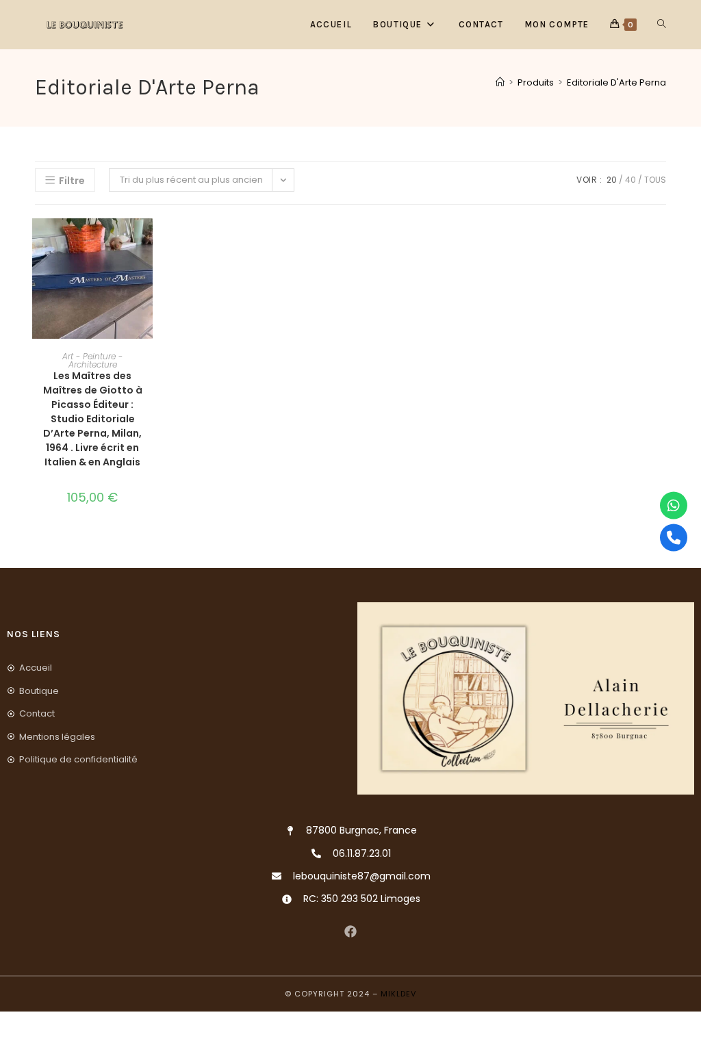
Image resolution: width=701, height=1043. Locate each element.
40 (630, 179)
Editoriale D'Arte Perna (616, 82)
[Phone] (673, 538)
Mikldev (398, 993)
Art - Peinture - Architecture (92, 360)
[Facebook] (351, 931)
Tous (655, 179)
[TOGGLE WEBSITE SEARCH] (661, 24)
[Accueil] (500, 82)
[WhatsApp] (673, 505)
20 (612, 179)
